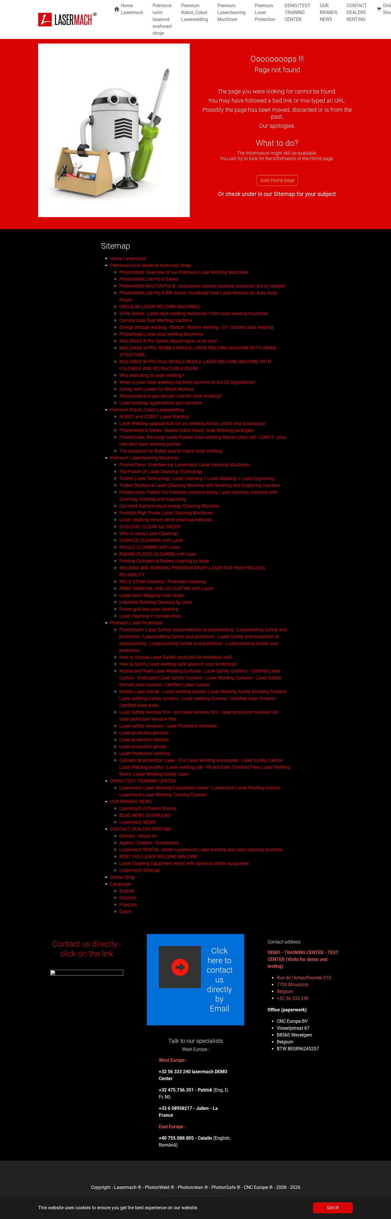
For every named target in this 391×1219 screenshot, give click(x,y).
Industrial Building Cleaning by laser (155, 602)
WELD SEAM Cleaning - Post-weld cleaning (162, 581)
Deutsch (127, 898)
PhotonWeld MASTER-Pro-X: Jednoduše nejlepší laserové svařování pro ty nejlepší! (202, 286)
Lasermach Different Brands (147, 808)
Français (128, 904)
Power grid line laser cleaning (148, 609)
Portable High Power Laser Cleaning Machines (166, 513)
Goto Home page (277, 180)
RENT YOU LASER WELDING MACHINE (158, 856)
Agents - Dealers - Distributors (149, 843)
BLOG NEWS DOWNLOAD (145, 815)
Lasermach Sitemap (139, 870)
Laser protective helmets (144, 739)
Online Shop (122, 877)
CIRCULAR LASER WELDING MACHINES (159, 306)
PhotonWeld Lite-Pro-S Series (148, 279)
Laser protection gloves (142, 746)
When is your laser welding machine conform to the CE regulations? (187, 382)
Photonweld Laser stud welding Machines (161, 334)
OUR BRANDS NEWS (131, 801)
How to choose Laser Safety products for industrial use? (175, 657)
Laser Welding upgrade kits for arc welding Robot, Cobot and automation (192, 423)
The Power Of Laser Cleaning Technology (161, 471)
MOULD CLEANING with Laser (149, 547)
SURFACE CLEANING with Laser (151, 540)
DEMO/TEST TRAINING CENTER (143, 781)
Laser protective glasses (143, 733)
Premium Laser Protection (136, 623)
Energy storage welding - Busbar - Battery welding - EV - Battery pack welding (196, 327)
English (126, 891)
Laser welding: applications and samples (160, 403)
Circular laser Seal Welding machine (155, 320)
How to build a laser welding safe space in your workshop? (178, 664)
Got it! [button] (333, 1207)
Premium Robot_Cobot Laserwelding (147, 409)
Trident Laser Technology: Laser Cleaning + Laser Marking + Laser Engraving (196, 478)
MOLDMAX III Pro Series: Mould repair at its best (168, 341)
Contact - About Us (138, 836)
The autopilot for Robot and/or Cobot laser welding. (171, 451)
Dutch (125, 911)
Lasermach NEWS (137, 822)
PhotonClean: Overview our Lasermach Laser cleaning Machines (184, 464)
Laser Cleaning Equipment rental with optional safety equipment (184, 863)
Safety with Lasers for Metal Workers (156, 389)
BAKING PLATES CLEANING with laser (157, 554)
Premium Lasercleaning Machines (144, 458)
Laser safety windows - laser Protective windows (168, 726)
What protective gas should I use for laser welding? (170, 396)
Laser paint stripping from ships (151, 595)
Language (120, 884)
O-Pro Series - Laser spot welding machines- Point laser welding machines (193, 313)
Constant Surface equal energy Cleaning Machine (169, 506)
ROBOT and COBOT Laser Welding (154, 416)
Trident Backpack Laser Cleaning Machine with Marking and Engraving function (199, 485)
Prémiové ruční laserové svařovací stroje (150, 265)
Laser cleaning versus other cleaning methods (165, 519)
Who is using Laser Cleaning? (149, 533)
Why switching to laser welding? (151, 375)
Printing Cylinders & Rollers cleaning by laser (164, 561)
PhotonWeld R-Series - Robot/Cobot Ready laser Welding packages (186, 430)
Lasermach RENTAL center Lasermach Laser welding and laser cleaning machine (201, 849)
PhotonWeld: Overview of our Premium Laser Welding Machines (183, 272)
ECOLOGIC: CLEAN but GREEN (149, 526)
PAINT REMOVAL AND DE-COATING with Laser (166, 588)
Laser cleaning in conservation (150, 616)
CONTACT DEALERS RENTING (140, 829)
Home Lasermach (128, 258)
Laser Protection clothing (144, 753)
